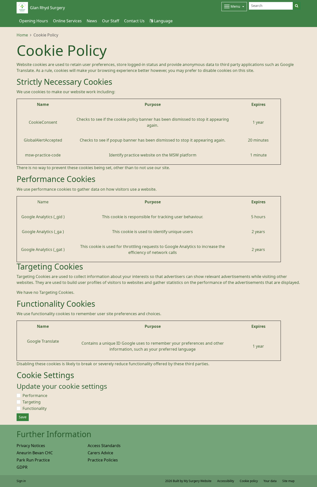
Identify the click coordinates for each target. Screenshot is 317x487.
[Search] (296, 6)
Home (22, 35)
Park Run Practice (33, 460)
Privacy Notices (31, 446)
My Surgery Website (197, 481)
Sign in (21, 481)
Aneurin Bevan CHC (35, 453)
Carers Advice (100, 453)
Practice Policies (103, 460)
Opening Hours (33, 21)
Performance (35, 395)
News (92, 21)
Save (22, 417)
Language (163, 21)
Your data (270, 481)
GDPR (22, 467)
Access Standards (104, 446)
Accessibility (225, 481)
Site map (288, 481)
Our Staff (110, 21)
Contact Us (134, 21)
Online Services (67, 21)
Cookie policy (249, 481)
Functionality (35, 408)
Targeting (32, 402)
